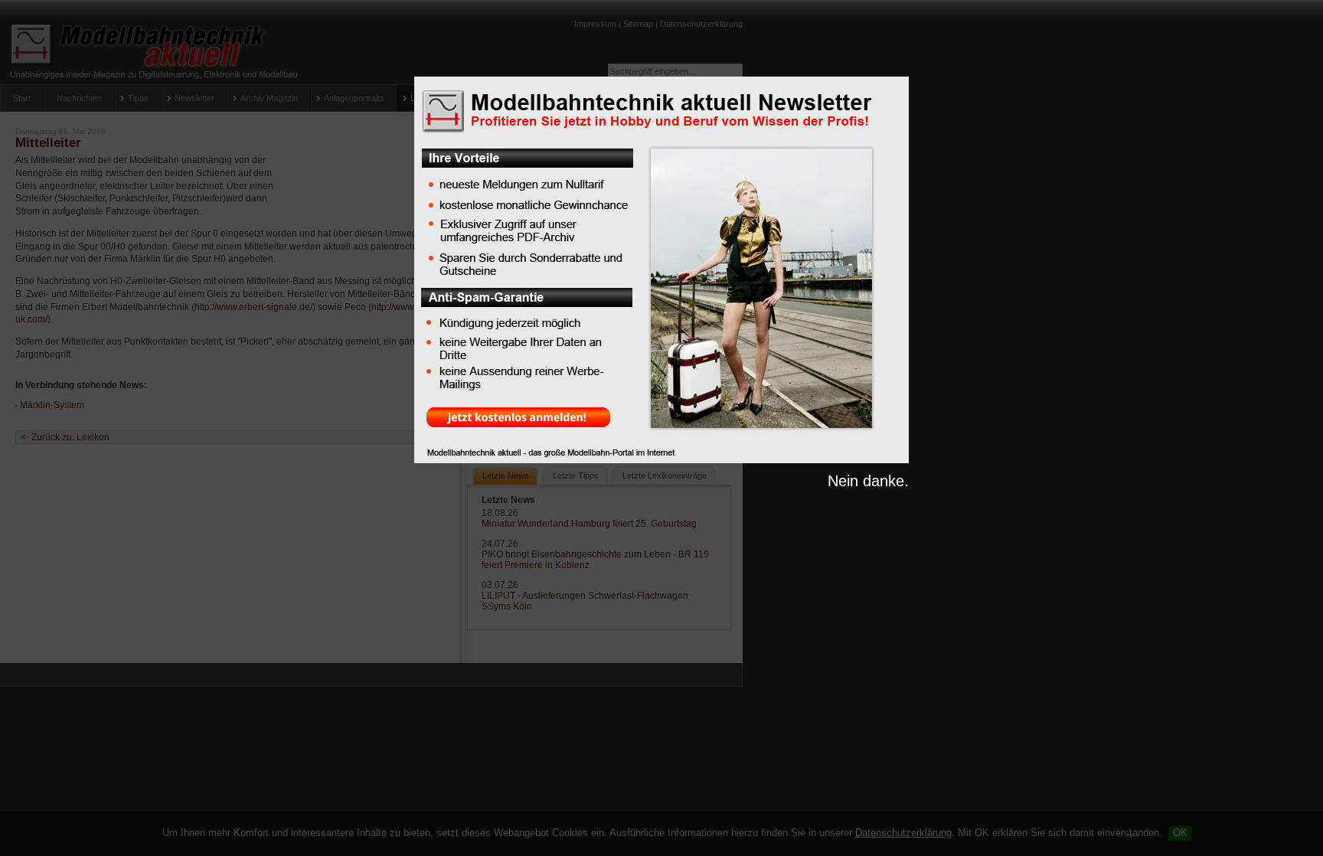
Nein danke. (868, 480)
